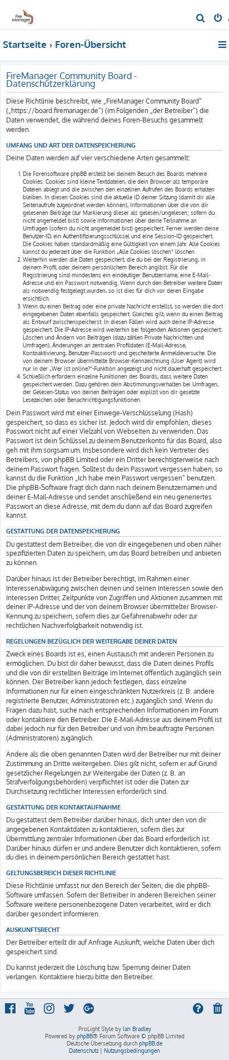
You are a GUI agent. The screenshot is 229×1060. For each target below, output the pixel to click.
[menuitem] (201, 19)
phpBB (85, 1036)
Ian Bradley (137, 1028)
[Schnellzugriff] (223, 45)
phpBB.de (150, 1043)
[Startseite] (27, 14)
